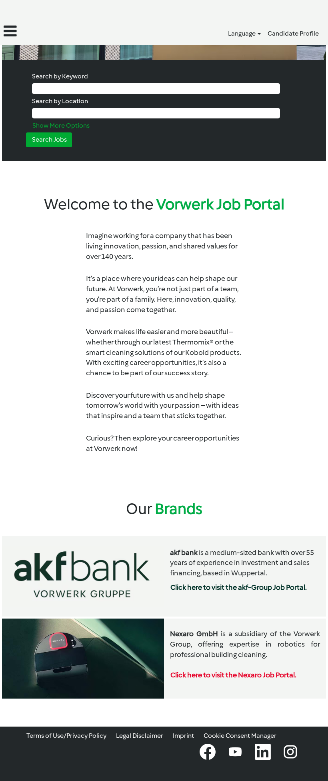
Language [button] (242, 33)
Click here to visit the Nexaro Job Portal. (233, 675)
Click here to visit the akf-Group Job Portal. (238, 587)
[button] (54, 31)
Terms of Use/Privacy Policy (66, 735)
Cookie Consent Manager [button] (240, 735)
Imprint (183, 735)
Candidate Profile (293, 33)
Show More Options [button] (61, 125)
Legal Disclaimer (139, 735)
